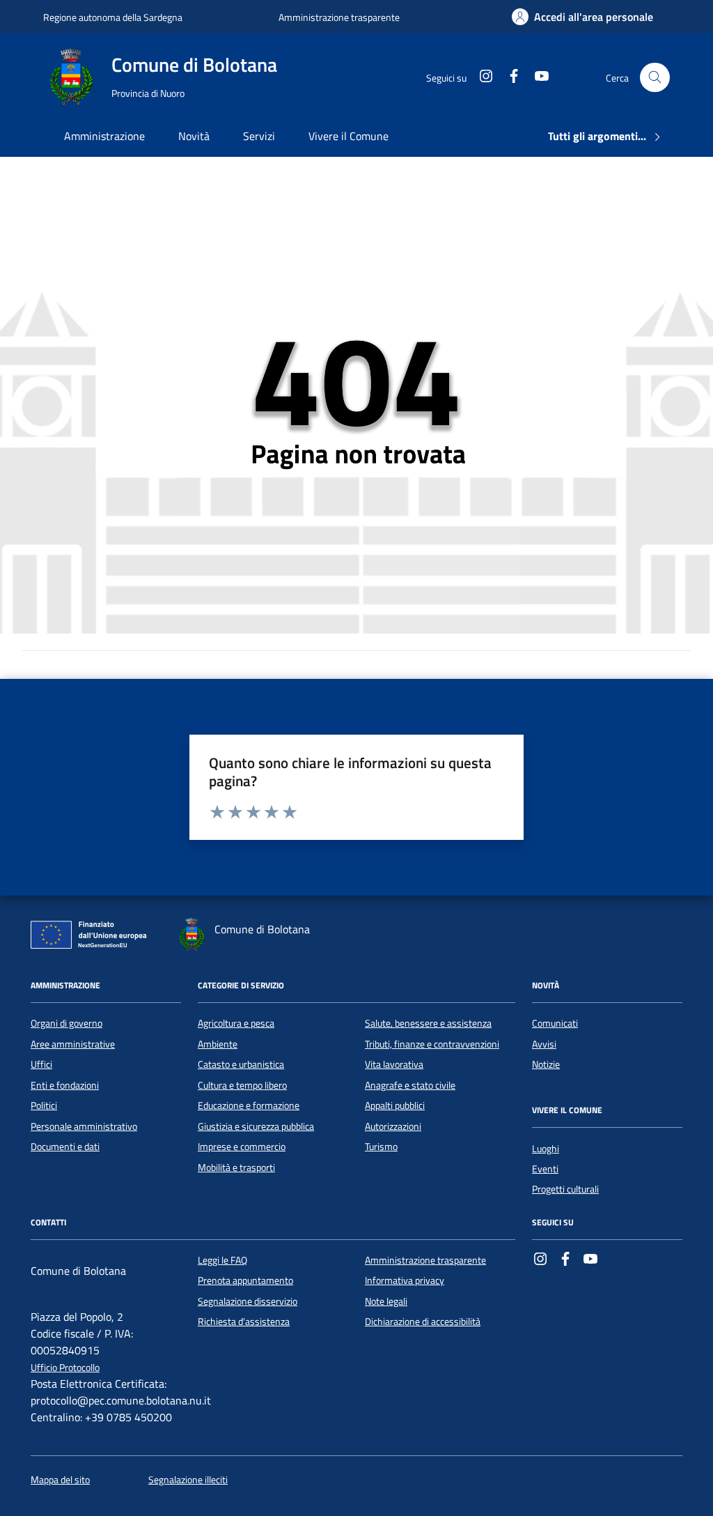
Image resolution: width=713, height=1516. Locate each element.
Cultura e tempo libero (242, 1085)
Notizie (546, 1064)
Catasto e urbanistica (241, 1064)
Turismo (381, 1146)
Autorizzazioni (393, 1126)
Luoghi (545, 1148)
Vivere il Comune (348, 136)
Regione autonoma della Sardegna (112, 17)
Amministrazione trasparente (339, 17)
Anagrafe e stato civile (410, 1085)
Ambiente (217, 1044)
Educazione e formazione (248, 1105)
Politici (44, 1105)
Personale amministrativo (84, 1126)
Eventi (545, 1169)
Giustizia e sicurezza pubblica (256, 1126)
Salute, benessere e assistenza (428, 1023)
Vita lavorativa (394, 1064)
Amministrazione (104, 136)
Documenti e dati (65, 1146)
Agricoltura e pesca (236, 1023)
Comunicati (555, 1023)
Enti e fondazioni (65, 1085)
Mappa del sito (60, 1480)
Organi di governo (66, 1023)
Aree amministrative (73, 1044)
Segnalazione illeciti (188, 1480)
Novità (194, 136)
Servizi (259, 136)
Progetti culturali (565, 1189)
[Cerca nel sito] (655, 78)
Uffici (41, 1064)
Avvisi (544, 1044)
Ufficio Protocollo (65, 1368)
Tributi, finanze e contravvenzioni (432, 1044)
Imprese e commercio (241, 1146)
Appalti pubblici (395, 1105)
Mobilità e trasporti (236, 1167)
